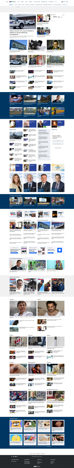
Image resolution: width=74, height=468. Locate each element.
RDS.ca (52, 463)
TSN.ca (39, 463)
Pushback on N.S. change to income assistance (16, 116)
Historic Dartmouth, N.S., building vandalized (29, 116)
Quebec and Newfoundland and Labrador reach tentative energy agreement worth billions (57, 238)
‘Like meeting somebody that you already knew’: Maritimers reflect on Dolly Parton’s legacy (19, 149)
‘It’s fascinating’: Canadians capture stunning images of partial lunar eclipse (21, 379)
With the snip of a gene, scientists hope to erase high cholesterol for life (40, 76)
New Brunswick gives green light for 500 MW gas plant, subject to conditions (40, 82)
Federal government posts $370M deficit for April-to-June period (18, 348)
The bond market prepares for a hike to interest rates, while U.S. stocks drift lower (39, 352)
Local (18, 1)
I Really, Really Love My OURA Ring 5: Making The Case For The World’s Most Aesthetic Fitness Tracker (57, 429)
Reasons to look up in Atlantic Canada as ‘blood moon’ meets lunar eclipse (58, 87)
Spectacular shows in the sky (56, 205)
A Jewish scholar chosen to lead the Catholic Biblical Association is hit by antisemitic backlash (58, 379)
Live (55, 1)
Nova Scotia (27, 4)
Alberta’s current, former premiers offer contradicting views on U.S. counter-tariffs (58, 71)
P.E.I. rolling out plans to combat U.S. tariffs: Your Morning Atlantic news (18, 271)
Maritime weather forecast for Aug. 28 (57, 115)
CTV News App (42, 453)
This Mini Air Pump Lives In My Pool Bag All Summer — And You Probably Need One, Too (29, 429)
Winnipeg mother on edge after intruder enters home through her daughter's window (29, 293)
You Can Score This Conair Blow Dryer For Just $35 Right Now (15, 442)
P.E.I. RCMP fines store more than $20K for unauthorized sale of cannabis (17, 51)
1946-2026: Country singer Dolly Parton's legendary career (32, 135)
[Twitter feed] (11, 456)
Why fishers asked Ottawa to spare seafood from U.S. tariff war (58, 81)
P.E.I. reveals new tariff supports (57, 103)
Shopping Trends (44, 1)
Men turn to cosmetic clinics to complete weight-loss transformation (58, 351)
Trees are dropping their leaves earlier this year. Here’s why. (32, 161)
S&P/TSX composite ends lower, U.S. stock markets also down (37, 348)
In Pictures (30, 1)
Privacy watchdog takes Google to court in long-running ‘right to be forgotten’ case (21, 357)
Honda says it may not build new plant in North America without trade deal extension (40, 412)
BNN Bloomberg (40, 462)
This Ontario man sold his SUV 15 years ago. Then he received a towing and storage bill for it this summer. (36, 402)
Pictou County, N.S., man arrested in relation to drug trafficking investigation (22, 32)
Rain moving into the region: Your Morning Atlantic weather (36, 271)
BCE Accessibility (13, 461)
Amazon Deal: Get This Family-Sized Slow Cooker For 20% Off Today (15, 429)
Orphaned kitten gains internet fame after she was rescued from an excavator (55, 375)
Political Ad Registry (27, 463)
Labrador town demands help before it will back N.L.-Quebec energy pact (57, 234)
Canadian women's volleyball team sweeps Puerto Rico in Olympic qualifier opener (21, 406)
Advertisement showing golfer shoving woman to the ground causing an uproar (44, 293)
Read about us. (49, 446)
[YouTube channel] (15, 456)
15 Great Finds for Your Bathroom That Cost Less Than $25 (44, 428)
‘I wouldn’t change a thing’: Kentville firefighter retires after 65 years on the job (32, 130)
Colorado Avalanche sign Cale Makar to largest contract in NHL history (21, 411)
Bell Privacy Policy (27, 461)
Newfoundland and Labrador (47, 4)
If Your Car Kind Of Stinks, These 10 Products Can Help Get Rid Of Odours (57, 442)
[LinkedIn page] (16, 456)
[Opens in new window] (16, 124)
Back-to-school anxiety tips (51, 270)
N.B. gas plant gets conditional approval (43, 104)
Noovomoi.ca (52, 462)
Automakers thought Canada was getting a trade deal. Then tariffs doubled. (40, 407)
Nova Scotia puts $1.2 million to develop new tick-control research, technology (18, 375)
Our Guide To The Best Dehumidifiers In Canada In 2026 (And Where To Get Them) (43, 442)
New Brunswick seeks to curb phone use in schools (16, 104)
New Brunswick (32, 4)
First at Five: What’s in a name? (29, 205)
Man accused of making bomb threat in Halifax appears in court (30, 104)
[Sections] (7, 2)
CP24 (38, 461)
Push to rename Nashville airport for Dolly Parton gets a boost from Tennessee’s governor (40, 384)
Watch (26, 1)
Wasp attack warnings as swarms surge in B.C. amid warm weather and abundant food (58, 406)
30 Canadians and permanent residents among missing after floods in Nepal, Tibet (58, 411)
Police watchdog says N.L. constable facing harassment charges (21, 81)
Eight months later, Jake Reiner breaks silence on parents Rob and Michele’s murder (40, 379)
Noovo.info (52, 461)
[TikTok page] (13, 456)
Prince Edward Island (39, 4)
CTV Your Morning (37, 1)
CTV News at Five (64, 4)
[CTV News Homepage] (12, 1)
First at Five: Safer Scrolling (42, 205)
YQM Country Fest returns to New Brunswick (43, 116)
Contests (23, 4)
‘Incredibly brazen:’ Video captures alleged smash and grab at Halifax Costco (32, 145)
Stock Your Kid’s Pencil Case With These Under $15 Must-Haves (30, 442)
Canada (22, 1)
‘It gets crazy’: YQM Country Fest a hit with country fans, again (30, 230)
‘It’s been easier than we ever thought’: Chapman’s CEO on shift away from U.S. (15, 293)
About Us (30, 453)
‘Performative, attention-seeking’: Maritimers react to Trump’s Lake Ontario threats (42, 23)
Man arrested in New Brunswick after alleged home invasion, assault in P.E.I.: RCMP (21, 76)
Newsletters (38, 453)
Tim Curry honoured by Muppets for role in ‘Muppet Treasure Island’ (37, 375)
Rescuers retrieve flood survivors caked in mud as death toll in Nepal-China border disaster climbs (55, 402)
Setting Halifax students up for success (15, 206)
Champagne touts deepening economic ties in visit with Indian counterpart (21, 352)
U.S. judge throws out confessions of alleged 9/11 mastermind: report (49, 316)
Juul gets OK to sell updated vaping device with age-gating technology (55, 348)
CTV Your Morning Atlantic (57, 4)
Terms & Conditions (27, 462)
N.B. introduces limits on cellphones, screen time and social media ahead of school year (29, 242)
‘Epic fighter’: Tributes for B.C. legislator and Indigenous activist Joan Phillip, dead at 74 (23, 317)
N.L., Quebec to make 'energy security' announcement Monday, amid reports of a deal (57, 242)
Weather (19, 4)
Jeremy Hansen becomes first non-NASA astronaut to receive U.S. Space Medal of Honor (21, 384)
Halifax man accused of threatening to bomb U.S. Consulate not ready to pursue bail (16, 239)
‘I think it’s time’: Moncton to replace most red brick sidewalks (18, 154)
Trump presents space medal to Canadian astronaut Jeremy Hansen (57, 293)
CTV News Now (51, 1)
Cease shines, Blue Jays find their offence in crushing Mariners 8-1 (17, 402)
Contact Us (34, 453)
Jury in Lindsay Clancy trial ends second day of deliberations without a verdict (54, 320)
